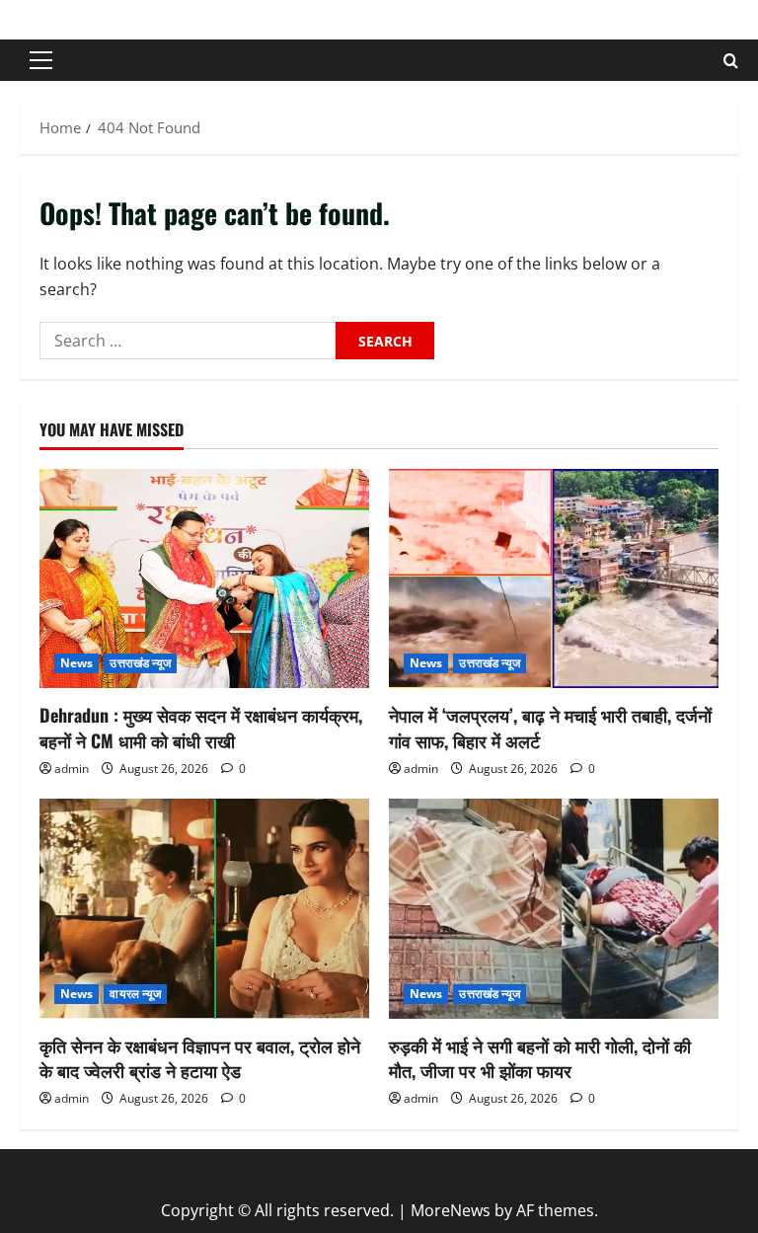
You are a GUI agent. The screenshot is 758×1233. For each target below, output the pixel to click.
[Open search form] (730, 60)
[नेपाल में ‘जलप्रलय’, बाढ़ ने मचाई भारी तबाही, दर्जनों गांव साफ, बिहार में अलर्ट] (554, 579)
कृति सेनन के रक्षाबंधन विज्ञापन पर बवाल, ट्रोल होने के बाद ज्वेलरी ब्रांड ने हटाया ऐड (199, 1058)
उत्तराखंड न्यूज (140, 663)
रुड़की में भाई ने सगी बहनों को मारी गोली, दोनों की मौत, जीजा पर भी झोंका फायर (540, 1058)
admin (71, 768)
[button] (41, 60)
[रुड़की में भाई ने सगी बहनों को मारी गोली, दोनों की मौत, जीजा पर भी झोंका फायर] (554, 909)
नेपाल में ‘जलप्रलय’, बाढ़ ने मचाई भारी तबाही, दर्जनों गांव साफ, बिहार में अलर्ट (550, 727)
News (76, 663)
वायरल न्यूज (135, 993)
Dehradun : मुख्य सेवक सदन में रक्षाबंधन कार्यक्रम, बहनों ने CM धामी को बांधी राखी (200, 727)
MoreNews (451, 1210)
